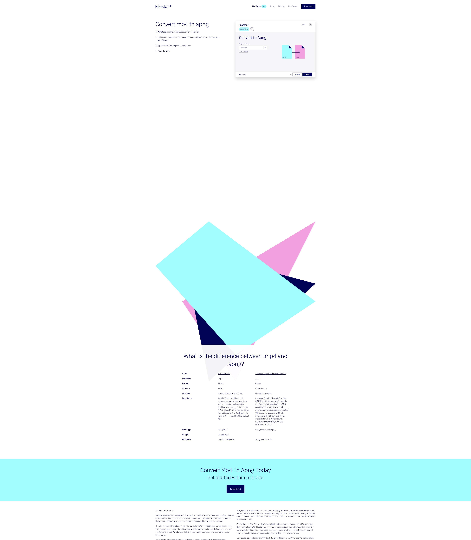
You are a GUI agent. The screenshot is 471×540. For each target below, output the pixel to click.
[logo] (163, 6)
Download (161, 32)
